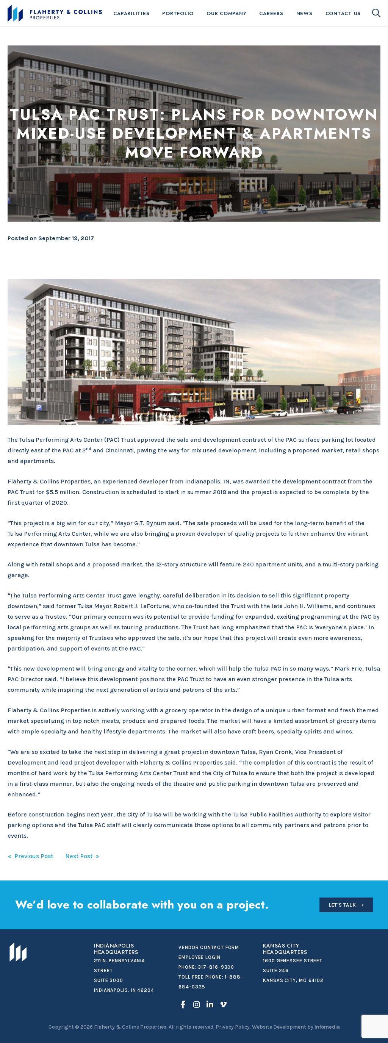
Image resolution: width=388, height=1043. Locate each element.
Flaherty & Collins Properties (55, 13)
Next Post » (82, 856)
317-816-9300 (216, 967)
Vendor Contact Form (208, 947)
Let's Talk (342, 905)
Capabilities (131, 13)
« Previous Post (30, 856)
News (304, 13)
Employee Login (199, 957)
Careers (271, 13)
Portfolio (178, 13)
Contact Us (343, 13)
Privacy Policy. (233, 1027)
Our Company (226, 13)
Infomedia (327, 1027)
